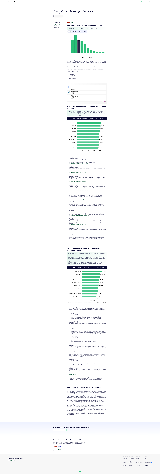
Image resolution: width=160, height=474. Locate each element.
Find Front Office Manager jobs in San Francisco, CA (79, 215)
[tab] (70, 31)
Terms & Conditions (147, 459)
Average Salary (57, 22)
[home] (12, 1)
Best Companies (57, 25)
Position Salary (138, 465)
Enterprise (124, 465)
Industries (130, 462)
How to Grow (56, 27)
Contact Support (11, 460)
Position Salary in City (139, 462)
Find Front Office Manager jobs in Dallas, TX (77, 241)
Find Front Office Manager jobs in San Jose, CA (78, 199)
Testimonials (124, 462)
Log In (144, 1)
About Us (146, 458)
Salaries (14, 4)
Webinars (130, 465)
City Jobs (130, 461)
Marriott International (73, 374)
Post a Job (124, 461)
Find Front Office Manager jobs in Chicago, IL (77, 224)
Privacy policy (147, 461)
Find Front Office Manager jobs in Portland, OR (78, 208)
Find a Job (137, 458)
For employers (125, 459)
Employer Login (125, 458)
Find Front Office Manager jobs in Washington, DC (78, 163)
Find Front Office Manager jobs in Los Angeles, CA (78, 190)
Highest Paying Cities (58, 24)
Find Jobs (149, 1)
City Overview (138, 459)
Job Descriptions (131, 459)
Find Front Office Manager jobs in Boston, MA (77, 181)
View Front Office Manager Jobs (59, 430)
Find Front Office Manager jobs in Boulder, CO (77, 232)
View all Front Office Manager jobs (87, 103)
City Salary (137, 461)
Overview (10, 4)
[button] (132, 1)
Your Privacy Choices (148, 462)
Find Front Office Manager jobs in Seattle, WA (77, 172)
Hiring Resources (131, 458)
